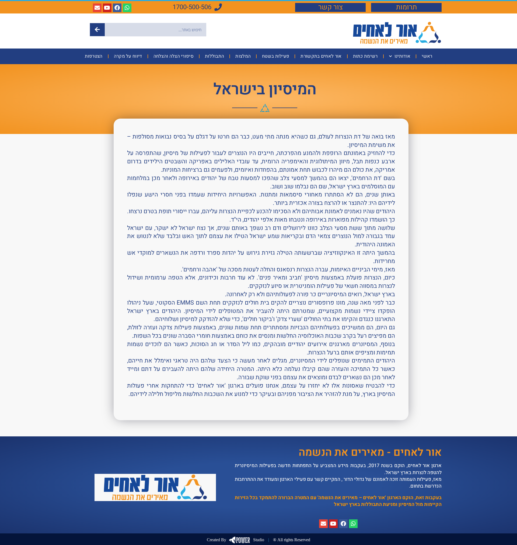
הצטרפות (94, 56)
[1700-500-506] (218, 7)
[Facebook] (117, 8)
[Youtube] (107, 8)
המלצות (243, 56)
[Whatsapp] (127, 8)
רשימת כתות (365, 56)
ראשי (427, 56)
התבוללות (214, 56)
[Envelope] (97, 8)
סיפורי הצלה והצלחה (173, 56)
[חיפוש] (97, 29)
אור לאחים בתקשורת (321, 56)
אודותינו (402, 56)
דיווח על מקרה (128, 56)
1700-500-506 (192, 7)
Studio (235, 539)
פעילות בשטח (275, 56)
